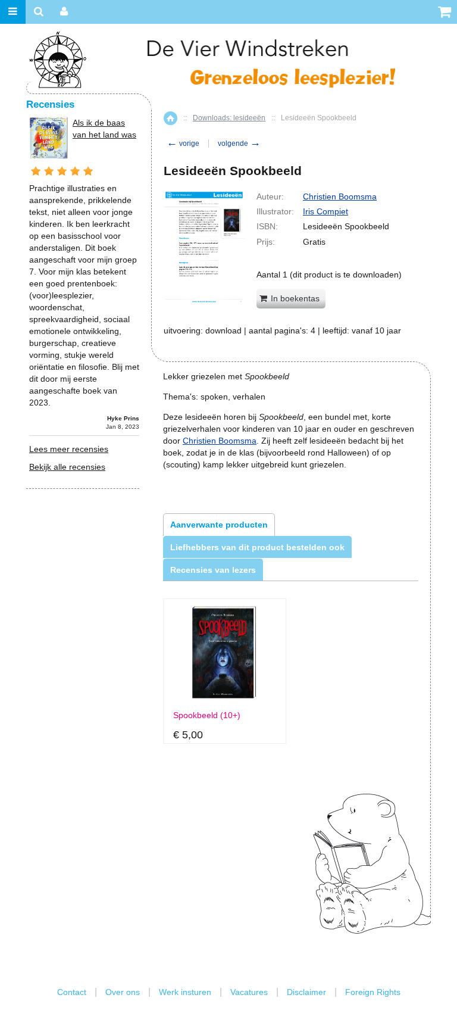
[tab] (219, 524)
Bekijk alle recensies (67, 467)
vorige (183, 143)
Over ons (122, 992)
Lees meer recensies (68, 449)
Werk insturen (185, 992)
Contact (71, 992)
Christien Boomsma (340, 196)
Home (170, 118)
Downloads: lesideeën (229, 118)
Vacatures (249, 992)
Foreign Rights (372, 992)
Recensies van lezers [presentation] (213, 570)
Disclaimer (306, 992)
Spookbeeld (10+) (206, 715)
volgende (239, 143)
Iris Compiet (325, 211)
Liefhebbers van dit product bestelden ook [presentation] (257, 547)
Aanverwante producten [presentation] (219, 524)
